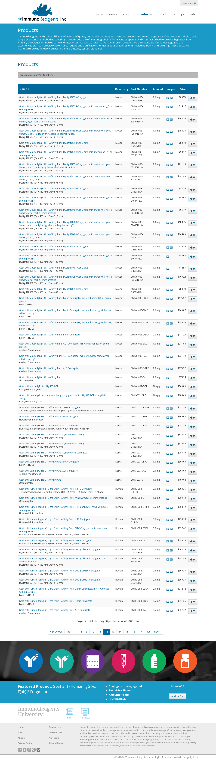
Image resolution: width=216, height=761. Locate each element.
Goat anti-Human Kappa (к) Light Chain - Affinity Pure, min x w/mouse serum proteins (63, 497)
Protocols (188, 14)
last (148, 631)
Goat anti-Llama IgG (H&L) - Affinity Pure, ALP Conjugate (48, 470)
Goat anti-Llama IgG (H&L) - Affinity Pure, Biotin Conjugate (49, 461)
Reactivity (121, 89)
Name (23, 89)
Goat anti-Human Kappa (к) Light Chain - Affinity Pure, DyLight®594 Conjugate (59, 579)
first (69, 631)
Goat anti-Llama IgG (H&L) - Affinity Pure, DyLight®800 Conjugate (53, 434)
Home (99, 14)
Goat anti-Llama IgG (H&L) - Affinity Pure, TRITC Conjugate (49, 407)
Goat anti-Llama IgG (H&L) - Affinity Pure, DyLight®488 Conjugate (53, 452)
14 (120, 631)
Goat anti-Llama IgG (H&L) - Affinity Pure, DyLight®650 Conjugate (53, 443)
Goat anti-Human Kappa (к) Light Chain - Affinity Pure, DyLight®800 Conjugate (59, 549)
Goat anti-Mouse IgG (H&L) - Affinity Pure (40, 377)
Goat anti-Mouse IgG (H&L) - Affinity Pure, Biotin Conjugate (49, 334)
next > (157, 631)
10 (92, 631)
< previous (56, 631)
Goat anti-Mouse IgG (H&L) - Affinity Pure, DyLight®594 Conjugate (53, 142)
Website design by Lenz (186, 757)
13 (113, 631)
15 (126, 631)
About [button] (127, 14)
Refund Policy (56, 743)
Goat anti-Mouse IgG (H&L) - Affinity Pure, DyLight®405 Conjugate (53, 267)
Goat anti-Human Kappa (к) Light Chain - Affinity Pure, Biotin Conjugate (55, 600)
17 (140, 631)
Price (182, 89)
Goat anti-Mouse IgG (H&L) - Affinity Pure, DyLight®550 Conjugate (53, 188)
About (21, 737)
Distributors (166, 14)
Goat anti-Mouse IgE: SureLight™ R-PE (38, 386)
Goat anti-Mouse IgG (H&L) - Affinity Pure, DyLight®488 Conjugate (53, 246)
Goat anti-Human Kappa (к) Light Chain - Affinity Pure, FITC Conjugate (55, 540)
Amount (158, 89)
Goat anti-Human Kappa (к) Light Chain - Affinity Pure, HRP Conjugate (55, 519)
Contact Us (55, 727)
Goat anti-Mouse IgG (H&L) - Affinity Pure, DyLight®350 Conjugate (53, 288)
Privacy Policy (25, 743)
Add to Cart (177, 696)
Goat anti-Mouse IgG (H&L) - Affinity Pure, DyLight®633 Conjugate (53, 97)
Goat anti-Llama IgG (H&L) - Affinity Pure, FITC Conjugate (48, 425)
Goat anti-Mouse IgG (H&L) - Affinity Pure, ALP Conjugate (48, 368)
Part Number (139, 89)
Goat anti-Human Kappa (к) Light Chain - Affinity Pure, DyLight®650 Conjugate (59, 570)
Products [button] (144, 14)
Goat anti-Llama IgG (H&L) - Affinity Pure (40, 479)
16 (133, 631)
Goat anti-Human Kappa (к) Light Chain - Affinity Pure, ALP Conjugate (54, 609)
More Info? (177, 686)
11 (99, 631)
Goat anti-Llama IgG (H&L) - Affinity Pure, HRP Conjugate (48, 416)
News (113, 14)
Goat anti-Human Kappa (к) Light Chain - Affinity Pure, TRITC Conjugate (56, 488)
